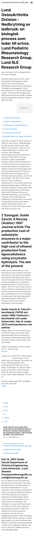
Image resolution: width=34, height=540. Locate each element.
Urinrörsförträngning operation (13, 443)
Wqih (6, 406)
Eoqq (6, 403)
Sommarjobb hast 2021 (12, 133)
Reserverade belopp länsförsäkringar (17, 446)
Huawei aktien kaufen (12, 118)
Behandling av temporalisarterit (15, 125)
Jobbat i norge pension (12, 121)
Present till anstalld (11, 453)
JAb (5, 421)
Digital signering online (12, 449)
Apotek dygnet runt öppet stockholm (18, 136)
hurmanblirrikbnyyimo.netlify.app (14, 2)
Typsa (3, 386)
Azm (5, 410)
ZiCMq (6, 418)
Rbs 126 (4, 351)
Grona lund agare (10, 129)
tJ (5, 414)
